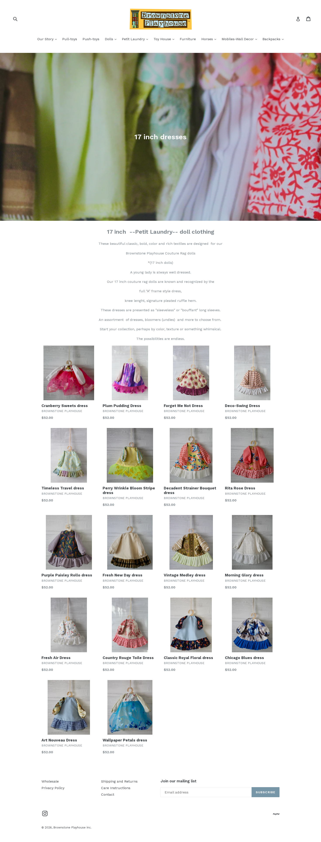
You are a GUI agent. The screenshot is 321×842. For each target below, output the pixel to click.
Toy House (165, 39)
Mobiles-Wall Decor (240, 39)
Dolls (112, 39)
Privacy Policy (52, 788)
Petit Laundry (136, 39)
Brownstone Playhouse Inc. (72, 827)
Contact (107, 794)
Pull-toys (69, 39)
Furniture (188, 39)
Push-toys (91, 39)
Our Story (48, 39)
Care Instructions (115, 788)
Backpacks (274, 39)
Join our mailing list (178, 781)
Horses (209, 39)
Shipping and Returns (119, 781)
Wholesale (50, 781)
